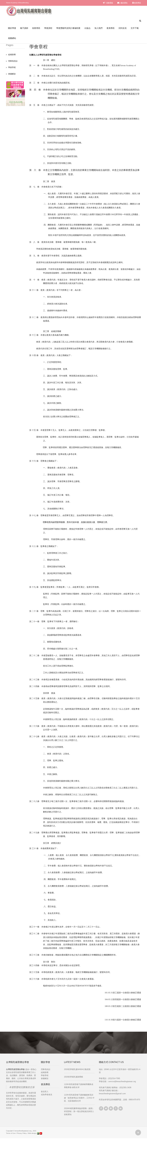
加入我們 (98, 28)
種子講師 (24, 28)
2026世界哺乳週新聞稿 (73, 1077)
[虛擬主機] (41, 1133)
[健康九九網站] (15, 102)
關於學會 (12, 28)
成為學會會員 (46, 1094)
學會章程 (12, 67)
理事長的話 (13, 61)
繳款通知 (123, 3)
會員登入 (44, 1091)
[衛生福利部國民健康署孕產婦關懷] (15, 85)
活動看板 (109, 3)
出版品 (87, 28)
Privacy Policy (22, 1133)
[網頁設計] (38, 1133)
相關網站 (12, 38)
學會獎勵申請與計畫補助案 (68, 28)
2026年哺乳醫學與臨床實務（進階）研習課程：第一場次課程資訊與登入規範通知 (79, 1111)
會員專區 (137, 3)
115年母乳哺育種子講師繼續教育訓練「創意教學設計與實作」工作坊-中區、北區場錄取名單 (79, 1098)
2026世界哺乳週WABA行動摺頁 (77, 1069)
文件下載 (135, 28)
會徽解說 (12, 74)
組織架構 (12, 54)
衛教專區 (36, 28)
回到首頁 (123, 28)
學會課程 (48, 28)
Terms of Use (11, 1133)
